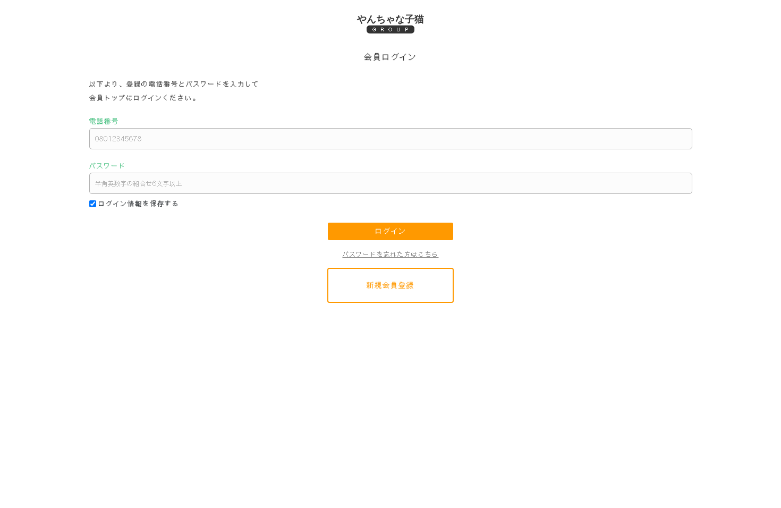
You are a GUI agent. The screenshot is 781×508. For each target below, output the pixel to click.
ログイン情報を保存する (139, 203)
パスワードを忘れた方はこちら (391, 254)
